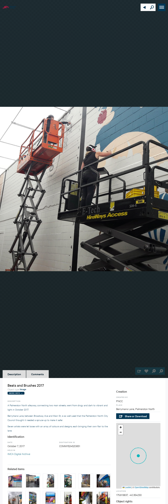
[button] (138, 456)
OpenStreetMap (142, 487)
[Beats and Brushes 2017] (15, 480)
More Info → (16, 393)
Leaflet (128, 487)
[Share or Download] (139, 371)
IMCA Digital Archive (19, 453)
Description (14, 374)
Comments (37, 374)
